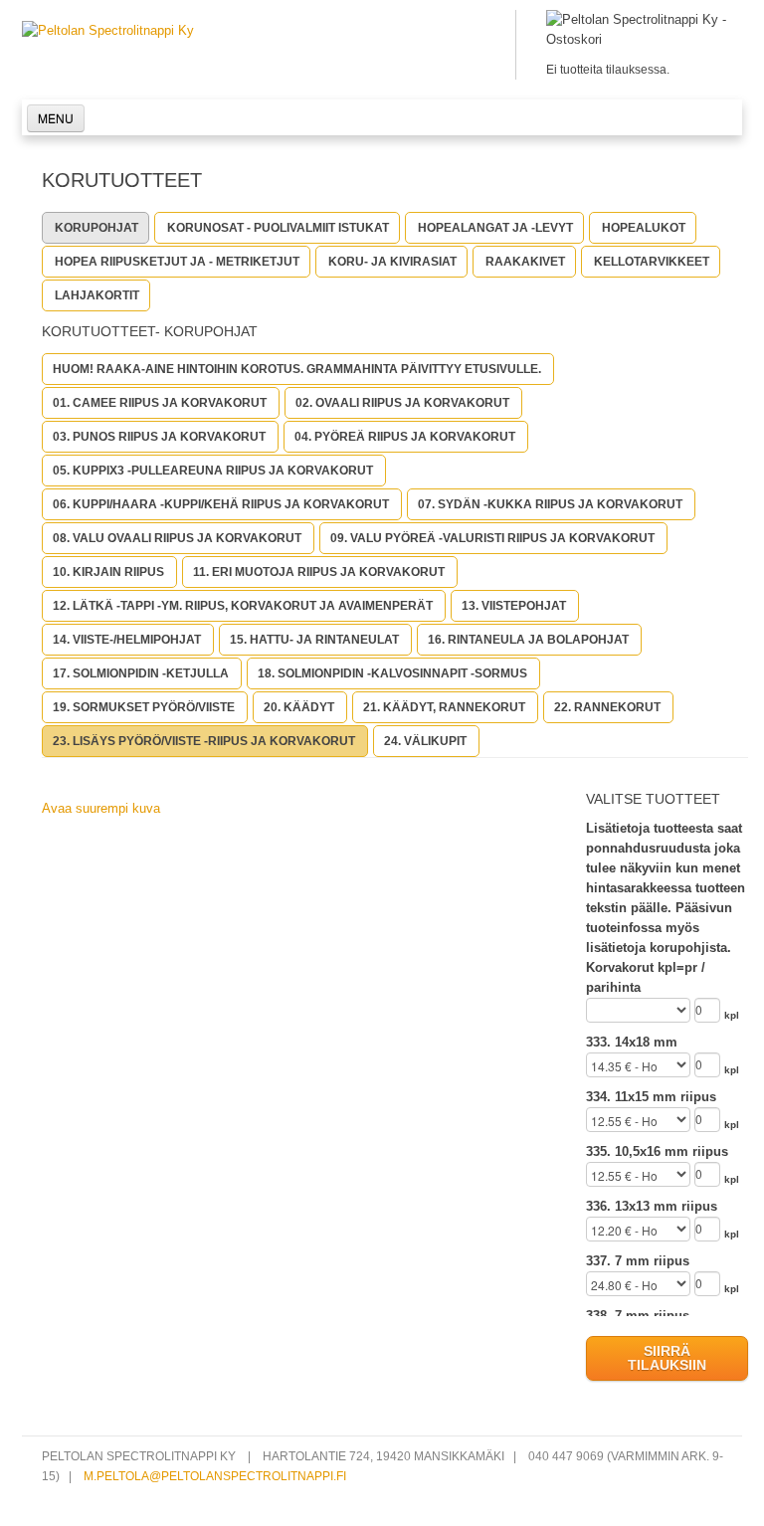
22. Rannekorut (607, 707)
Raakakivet (525, 262)
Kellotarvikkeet (651, 262)
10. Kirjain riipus (108, 572)
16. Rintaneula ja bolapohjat (528, 640)
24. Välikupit (425, 741)
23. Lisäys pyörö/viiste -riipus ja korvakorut (204, 741)
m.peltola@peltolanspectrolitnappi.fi (215, 1475)
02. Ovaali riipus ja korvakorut (402, 403)
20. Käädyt (299, 707)
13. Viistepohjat (514, 606)
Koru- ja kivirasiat (392, 262)
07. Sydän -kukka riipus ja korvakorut (550, 504)
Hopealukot (643, 228)
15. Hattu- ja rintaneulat (314, 640)
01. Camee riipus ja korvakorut (160, 403)
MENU (56, 117)
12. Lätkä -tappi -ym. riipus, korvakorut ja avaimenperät (243, 606)
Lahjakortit (97, 295)
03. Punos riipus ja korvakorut (159, 437)
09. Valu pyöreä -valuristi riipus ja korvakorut (492, 538)
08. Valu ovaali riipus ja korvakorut (177, 538)
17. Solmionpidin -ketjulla (141, 673)
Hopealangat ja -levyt (495, 228)
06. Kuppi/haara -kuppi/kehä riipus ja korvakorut (221, 504)
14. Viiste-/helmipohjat (127, 640)
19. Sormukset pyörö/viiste (144, 707)
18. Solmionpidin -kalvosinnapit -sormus (392, 673)
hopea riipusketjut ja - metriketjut (177, 262)
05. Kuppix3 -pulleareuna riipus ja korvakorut (213, 470)
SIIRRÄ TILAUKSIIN (667, 1358)
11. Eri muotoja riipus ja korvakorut (319, 572)
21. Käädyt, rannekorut (444, 707)
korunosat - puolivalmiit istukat (278, 228)
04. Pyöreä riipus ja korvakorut (404, 437)
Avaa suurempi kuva (101, 808)
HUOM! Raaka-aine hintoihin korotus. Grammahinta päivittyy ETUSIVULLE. (297, 369)
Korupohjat (96, 228)
